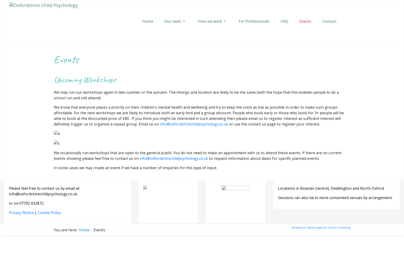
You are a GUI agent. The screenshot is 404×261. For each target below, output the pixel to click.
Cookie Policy (49, 212)
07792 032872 (31, 203)
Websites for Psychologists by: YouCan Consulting (321, 227)
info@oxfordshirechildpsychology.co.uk (194, 124)
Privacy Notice (21, 212)
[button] (175, 21)
